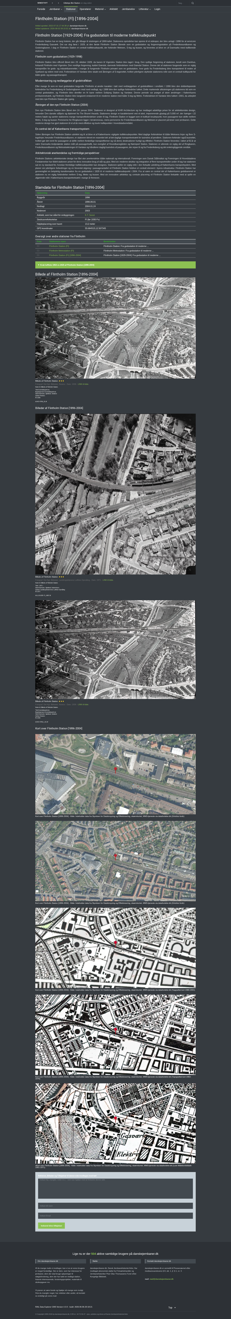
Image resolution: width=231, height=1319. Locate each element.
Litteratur (144, 9)
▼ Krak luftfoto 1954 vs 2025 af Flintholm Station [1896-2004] (66, 265)
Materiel (99, 9)
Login (157, 9)
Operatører (85, 9)
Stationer (71, 9)
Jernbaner (54, 9)
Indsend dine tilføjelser (51, 1226)
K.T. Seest (90, 215)
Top (170, 1307)
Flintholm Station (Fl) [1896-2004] (65, 255)
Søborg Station (69, 3)
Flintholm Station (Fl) (59, 246)
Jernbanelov (128, 9)
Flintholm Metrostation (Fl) (61, 251)
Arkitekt (114, 9)
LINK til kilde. (83, 384)
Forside (41, 9)
